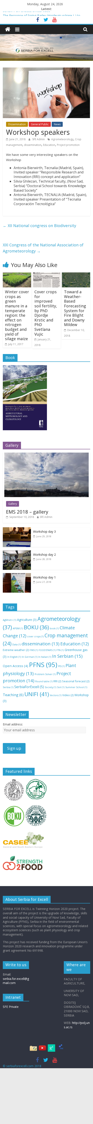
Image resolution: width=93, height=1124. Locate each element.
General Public (40, 124)
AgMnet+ (9, 619)
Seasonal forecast (75, 681)
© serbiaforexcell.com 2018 (22, 1066)
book (54, 628)
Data (16, 644)
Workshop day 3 (44, 531)
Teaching (13, 694)
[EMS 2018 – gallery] (46, 455)
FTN (60, 650)
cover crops (35, 636)
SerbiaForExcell (29, 686)
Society (50, 687)
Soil (60, 687)
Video (68, 695)
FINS (34, 650)
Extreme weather (16, 650)
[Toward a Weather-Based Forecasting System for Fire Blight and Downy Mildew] (76, 275)
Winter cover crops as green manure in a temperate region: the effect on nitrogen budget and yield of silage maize (17, 315)
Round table (44, 681)
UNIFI (36, 694)
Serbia (8, 687)
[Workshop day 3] (17, 529)
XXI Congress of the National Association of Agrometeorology (43, 248)
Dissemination (17, 124)
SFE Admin (38, 139)
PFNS (43, 664)
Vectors (55, 695)
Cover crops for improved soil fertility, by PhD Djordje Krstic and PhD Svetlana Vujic (45, 312)
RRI (57, 681)
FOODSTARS (47, 650)
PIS (61, 666)
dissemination (32, 145)
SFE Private (11, 1007)
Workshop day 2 (44, 554)
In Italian (44, 656)
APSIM (18, 628)
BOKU (36, 627)
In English (14, 656)
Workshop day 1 (44, 577)
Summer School (76, 687)
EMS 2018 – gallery (27, 511)
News (57, 124)
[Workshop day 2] (17, 552)
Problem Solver (45, 674)
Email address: (13, 724)
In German (29, 656)
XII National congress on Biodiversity (39, 225)
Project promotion (68, 145)
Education (49, 145)
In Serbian (67, 656)
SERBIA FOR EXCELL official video (26, 14)
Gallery (12, 504)
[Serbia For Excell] (8, 29)
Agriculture (27, 620)
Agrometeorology (62, 139)
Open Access (15, 666)
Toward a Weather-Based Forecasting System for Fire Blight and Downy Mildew (75, 308)
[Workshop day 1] (17, 575)
